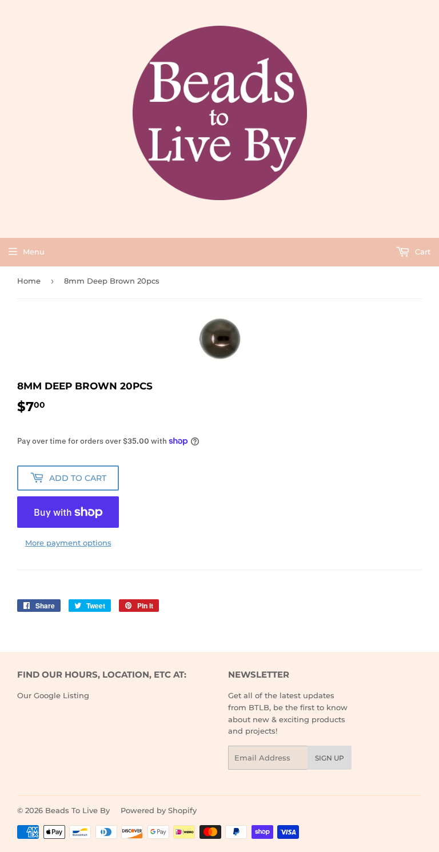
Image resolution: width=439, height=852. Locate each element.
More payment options (68, 542)
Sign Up (329, 758)
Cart (421, 251)
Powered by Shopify (159, 810)
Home (29, 280)
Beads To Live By (77, 810)
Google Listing (61, 695)
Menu (34, 251)
